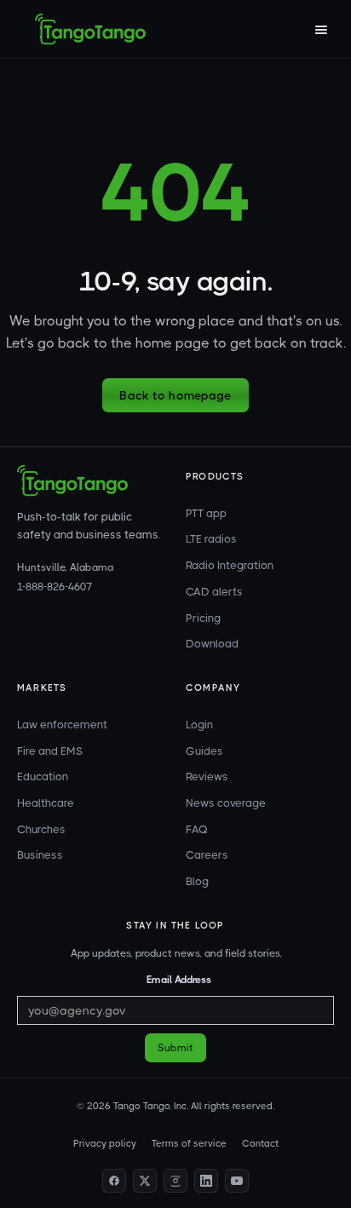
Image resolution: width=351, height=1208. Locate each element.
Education (42, 776)
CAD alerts (214, 591)
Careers (207, 854)
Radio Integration (229, 565)
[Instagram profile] (175, 1181)
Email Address (179, 980)
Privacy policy (104, 1143)
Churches (41, 829)
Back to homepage (175, 395)
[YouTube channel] (237, 1181)
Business (40, 854)
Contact (260, 1143)
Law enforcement (62, 724)
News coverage (226, 803)
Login (199, 724)
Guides (204, 751)
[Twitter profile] (145, 1181)
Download (212, 643)
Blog (197, 881)
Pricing (203, 618)
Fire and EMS (50, 751)
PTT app (206, 513)
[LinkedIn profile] (206, 1181)
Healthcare (45, 803)
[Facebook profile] (114, 1181)
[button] (320, 29)
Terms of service (189, 1143)
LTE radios (211, 538)
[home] (90, 29)
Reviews (207, 776)
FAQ (197, 829)
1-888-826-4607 (54, 587)
